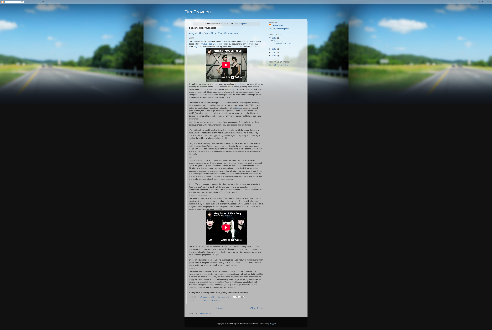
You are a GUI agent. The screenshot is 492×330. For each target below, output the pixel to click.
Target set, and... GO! (282, 44)
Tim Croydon (197, 11)
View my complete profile (279, 29)
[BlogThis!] (237, 297)
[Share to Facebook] (241, 297)
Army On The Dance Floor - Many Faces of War (213, 33)
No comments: (224, 297)
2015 (274, 52)
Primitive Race (206, 44)
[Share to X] (239, 297)
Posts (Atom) (205, 313)
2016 (274, 49)
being (238, 108)
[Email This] (234, 297)
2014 (274, 56)
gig (195, 47)
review (216, 300)
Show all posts (241, 24)
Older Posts (256, 308)
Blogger (273, 323)
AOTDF (204, 300)
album (198, 300)
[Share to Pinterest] (244, 297)
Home (219, 308)
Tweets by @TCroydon (278, 65)
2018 (274, 38)
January (277, 41)
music (210, 300)
